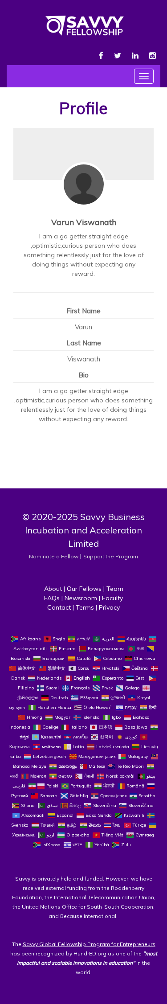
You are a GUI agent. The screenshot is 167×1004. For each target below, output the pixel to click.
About (53, 589)
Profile (83, 108)
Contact (59, 607)
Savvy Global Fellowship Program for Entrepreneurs (89, 944)
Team (114, 589)
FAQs (52, 598)
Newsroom (81, 598)
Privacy (109, 607)
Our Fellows (84, 589)
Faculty (112, 598)
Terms (85, 607)
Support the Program (110, 556)
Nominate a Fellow (53, 556)
